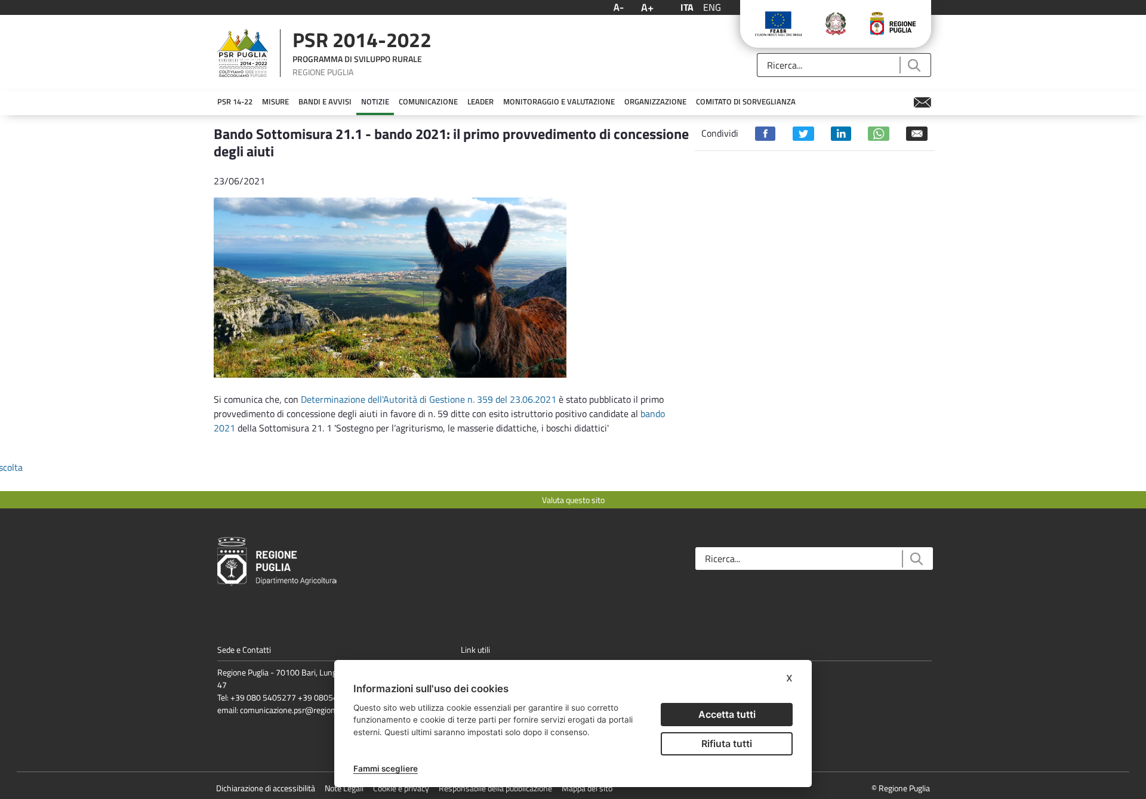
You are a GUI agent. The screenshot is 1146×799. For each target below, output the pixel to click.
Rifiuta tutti (726, 743)
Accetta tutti (727, 714)
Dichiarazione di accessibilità (265, 788)
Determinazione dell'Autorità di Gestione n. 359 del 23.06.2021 (428, 399)
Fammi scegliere (385, 768)
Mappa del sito (587, 788)
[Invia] (913, 65)
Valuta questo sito (573, 499)
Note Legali (344, 788)
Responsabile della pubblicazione (495, 788)
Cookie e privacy (401, 788)
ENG (712, 7)
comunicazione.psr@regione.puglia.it (304, 710)
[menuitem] (234, 102)
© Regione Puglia (900, 788)
